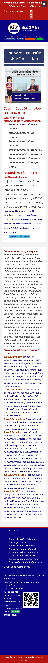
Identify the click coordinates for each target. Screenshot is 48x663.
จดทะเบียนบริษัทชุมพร (32, 514)
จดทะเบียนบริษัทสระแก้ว (21, 478)
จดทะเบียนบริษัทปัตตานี (14, 507)
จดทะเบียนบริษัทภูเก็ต (30, 501)
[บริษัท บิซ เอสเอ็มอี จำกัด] (24, 28)
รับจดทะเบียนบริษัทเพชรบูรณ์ (22, 401)
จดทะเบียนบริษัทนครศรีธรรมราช (27, 511)
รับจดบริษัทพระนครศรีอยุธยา (23, 375)
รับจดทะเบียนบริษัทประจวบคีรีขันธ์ (23, 422)
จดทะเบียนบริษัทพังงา (31, 504)
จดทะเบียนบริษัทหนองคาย (27, 442)
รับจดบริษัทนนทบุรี (12, 379)
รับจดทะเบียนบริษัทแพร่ (25, 399)
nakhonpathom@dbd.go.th (19, 211)
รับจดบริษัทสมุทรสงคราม (25, 369)
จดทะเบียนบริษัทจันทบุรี (24, 488)
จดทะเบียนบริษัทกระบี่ (13, 517)
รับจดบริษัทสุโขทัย (22, 363)
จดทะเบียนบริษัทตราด (28, 481)
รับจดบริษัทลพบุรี (29, 373)
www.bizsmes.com (12, 601)
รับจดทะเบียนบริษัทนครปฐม (19, 236)
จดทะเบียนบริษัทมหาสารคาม (26, 458)
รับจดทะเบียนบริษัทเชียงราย (21, 412)
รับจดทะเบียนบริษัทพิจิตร (24, 406)
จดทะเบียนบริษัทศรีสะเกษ (23, 448)
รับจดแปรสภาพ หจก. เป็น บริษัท (23, 549)
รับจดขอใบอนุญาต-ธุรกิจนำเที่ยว (23, 559)
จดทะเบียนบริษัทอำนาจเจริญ (22, 437)
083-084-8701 (16, 11)
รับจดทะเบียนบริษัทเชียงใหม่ (21, 414)
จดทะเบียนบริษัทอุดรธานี (26, 435)
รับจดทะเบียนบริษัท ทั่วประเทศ (22, 539)
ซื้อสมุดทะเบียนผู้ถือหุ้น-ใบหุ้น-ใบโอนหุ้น (25, 562)
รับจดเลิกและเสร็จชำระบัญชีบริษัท (23, 552)
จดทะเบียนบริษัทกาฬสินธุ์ (28, 471)
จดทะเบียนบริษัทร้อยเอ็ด (30, 452)
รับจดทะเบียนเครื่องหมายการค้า (23, 555)
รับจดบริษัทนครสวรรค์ (30, 379)
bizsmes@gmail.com (13, 608)
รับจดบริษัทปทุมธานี (34, 376)
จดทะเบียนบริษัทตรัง (13, 514)
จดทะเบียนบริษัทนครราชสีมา (16, 465)
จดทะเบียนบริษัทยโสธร (14, 455)
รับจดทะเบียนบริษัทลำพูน (24, 392)
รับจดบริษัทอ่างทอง (21, 360)
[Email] (37, 14)
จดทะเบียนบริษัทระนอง (26, 497)
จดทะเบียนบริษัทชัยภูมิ (22, 468)
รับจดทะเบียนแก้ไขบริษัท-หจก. (23, 219)
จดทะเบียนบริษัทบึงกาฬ (33, 461)
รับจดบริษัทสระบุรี (18, 366)
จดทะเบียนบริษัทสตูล (25, 494)
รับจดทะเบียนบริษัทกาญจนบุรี (25, 429)
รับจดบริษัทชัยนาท (28, 383)
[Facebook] (37, 11)
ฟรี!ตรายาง (24, 4)
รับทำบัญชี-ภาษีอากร (18, 542)
